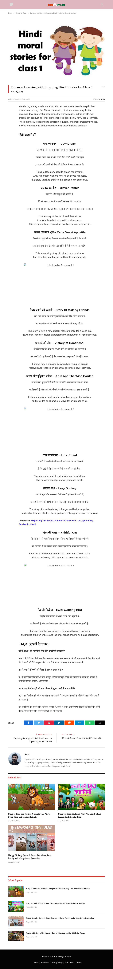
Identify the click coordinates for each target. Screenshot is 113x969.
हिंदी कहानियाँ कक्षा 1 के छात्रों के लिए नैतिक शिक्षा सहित (81, 737)
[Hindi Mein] (56, 4)
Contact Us (69, 962)
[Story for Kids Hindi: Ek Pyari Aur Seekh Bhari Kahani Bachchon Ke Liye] (81, 797)
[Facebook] (11, 113)
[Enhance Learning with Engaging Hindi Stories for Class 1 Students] (56, 50)
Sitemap (79, 962)
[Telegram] (11, 148)
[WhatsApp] (11, 155)
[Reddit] (11, 141)
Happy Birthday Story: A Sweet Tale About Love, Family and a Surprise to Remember (30, 856)
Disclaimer (45, 962)
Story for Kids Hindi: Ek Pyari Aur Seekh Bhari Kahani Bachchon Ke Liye (79, 815)
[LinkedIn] (11, 127)
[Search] (101, 4)
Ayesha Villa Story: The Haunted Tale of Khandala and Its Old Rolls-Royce (55, 932)
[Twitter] (11, 120)
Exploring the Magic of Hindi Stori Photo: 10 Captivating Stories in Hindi (33, 739)
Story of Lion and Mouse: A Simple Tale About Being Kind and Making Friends (29, 815)
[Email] (11, 162)
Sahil (12, 99)
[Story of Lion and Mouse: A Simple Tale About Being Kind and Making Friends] (31, 797)
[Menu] (11, 4)
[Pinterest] (11, 134)
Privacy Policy (57, 962)
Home (36, 962)
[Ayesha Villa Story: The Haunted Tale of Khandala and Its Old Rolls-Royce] (16, 936)
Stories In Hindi (99, 99)
